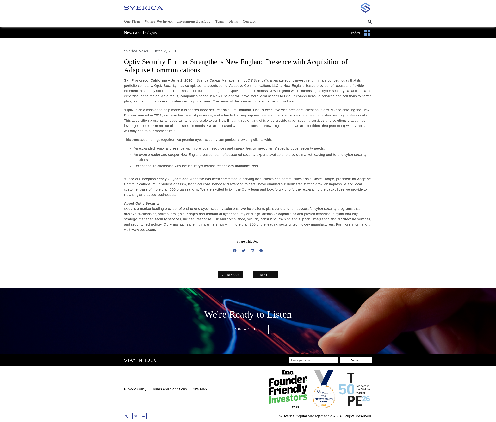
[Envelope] (135, 416)
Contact (249, 21)
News (233, 21)
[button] (368, 21)
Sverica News (136, 50)
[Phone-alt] (127, 416)
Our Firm (132, 21)
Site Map (200, 389)
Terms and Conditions (169, 389)
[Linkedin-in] (144, 416)
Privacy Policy (135, 389)
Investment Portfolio (194, 21)
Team (219, 21)
